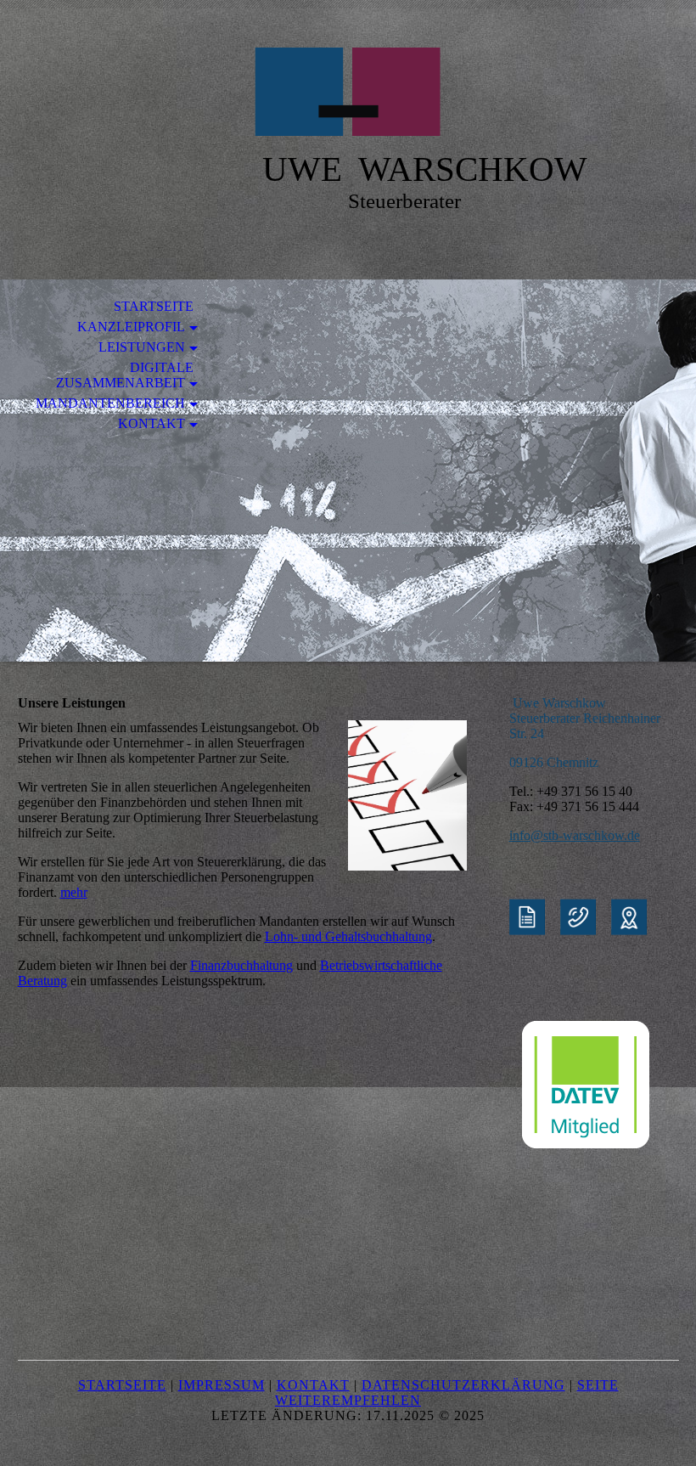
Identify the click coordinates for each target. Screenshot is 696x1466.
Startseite (154, 306)
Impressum (221, 1385)
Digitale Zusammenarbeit (125, 375)
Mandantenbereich (110, 403)
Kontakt (151, 423)
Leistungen (141, 347)
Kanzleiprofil (131, 326)
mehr (73, 892)
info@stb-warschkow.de (574, 835)
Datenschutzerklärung (463, 1385)
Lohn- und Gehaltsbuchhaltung (348, 936)
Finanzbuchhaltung (241, 965)
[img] (348, 91)
